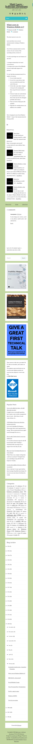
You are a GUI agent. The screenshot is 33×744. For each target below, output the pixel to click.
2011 (8, 614)
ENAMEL (22, 497)
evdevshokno (10, 499)
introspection (10, 501)
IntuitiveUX (17, 501)
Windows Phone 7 (20, 531)
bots (24, 489)
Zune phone (16, 133)
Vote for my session (13, 700)
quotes (24, 511)
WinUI (11, 533)
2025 (8, 551)
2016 (8, 592)
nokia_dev (15, 505)
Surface (23, 515)
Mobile (21, 503)
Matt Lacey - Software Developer (16, 5)
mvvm (8, 505)
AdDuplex (19, 486)
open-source (10, 507)
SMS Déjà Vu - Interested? (14, 678)
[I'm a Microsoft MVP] (12, 14)
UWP (15, 523)
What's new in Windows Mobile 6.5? (15, 26)
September (11, 641)
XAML (15, 535)
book (12, 490)
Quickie (18, 511)
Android (17, 488)
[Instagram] (20, 14)
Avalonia (23, 488)
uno (12, 521)
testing (21, 517)
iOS (23, 501)
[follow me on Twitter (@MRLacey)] (7, 14)
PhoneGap (17, 507)
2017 (8, 587)
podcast (23, 507)
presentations (19, 509)
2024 (8, 555)
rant (10, 513)
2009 (8, 624)
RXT (17, 513)
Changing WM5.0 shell (19, 150)
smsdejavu (22, 513)
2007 (8, 712)
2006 (8, 717)
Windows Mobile (11, 529)
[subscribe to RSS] (22, 14)
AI (25, 486)
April (10, 654)
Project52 (9, 511)
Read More (9, 147)
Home (16, 204)
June (10, 645)
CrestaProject (14, 736)
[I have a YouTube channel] (15, 14)
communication (17, 493)
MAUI (8, 503)
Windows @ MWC (12, 696)
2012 (8, 610)
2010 (8, 619)
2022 (8, 564)
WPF (15, 533)
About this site (11, 486)
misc (14, 503)
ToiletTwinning (20, 519)
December (11, 627)
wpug (19, 533)
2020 (8, 573)
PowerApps (9, 509)
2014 (8, 601)
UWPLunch (21, 523)
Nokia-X (22, 505)
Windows (14, 525)
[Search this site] (24, 14)
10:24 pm (19, 214)
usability (18, 521)
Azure (8, 490)
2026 (8, 546)
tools (8, 521)
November (11, 631)
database (15, 495)
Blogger (19, 725)
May (10, 650)
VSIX (8, 525)
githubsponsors (21, 499)
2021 (8, 569)
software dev (11, 515)
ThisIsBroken (10, 519)
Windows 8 (21, 527)
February (11, 663)
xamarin (11, 535)
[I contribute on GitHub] (10, 14)
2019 (8, 578)
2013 (8, 605)
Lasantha (8, 737)
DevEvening (9, 497)
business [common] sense (15, 492)
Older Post (25, 204)
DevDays (22, 495)
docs (16, 497)
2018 (8, 582)
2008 (8, 707)
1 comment (15, 31)
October (11, 636)
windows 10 (22, 525)
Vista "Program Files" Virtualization (16, 687)
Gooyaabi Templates (18, 739)
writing (24, 533)
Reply (11, 223)
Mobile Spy (16, 179)
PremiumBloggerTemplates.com (18, 737)
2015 (8, 596)
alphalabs (11, 488)
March (10, 659)
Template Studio (11, 517)
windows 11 (12, 527)
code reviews (9, 493)
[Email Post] (7, 124)
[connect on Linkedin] (17, 14)
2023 (8, 560)
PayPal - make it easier (13, 691)
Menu (7, 18)
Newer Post (8, 204)
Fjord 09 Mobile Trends (13, 682)
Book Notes (18, 490)
